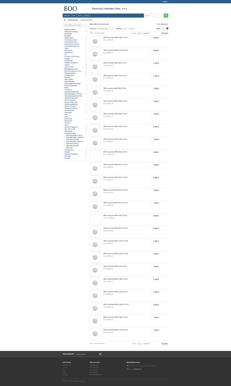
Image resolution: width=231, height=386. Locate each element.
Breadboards (68, 33)
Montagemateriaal (70, 73)
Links (79, 15)
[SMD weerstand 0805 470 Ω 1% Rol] (95, 206)
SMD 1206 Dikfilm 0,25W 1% (74, 141)
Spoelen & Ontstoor (70, 106)
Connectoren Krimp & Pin (72, 46)
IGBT (66, 114)
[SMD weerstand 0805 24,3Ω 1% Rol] (95, 54)
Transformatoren (69, 110)
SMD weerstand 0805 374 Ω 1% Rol (115, 177)
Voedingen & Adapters (71, 154)
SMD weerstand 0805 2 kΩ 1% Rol (115, 266)
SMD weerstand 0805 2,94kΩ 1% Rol (115, 304)
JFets (66, 116)
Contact (86, 15)
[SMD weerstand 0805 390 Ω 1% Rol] (95, 193)
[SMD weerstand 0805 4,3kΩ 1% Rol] (95, 321)
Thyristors (67, 123)
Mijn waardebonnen (95, 374)
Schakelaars (68, 89)
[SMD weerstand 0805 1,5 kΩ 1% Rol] (95, 244)
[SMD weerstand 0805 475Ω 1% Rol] (95, 219)
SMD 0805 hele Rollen (72, 139)
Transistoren (68, 112)
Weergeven (119, 28)
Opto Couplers (69, 79)
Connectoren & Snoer (71, 42)
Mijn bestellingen (94, 365)
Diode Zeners (68, 50)
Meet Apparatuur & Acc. (72, 69)
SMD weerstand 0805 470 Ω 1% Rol (115, 203)
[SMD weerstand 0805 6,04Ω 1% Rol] (95, 41)
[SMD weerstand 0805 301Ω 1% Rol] (95, 155)
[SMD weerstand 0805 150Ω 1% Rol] (95, 117)
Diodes (67, 48)
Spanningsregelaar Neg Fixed (73, 96)
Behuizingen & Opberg (71, 31)
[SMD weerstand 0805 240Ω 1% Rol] (95, 130)
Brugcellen (68, 36)
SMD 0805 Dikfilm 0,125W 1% (75, 137)
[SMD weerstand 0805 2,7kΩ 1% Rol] (95, 295)
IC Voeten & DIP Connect (72, 56)
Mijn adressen (94, 370)
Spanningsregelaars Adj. (72, 92)
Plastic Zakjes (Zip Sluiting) (72, 83)
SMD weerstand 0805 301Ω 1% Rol (115, 152)
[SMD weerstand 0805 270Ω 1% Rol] (95, 143)
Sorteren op (93, 28)
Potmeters (68, 152)
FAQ (74, 15)
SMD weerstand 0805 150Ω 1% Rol (115, 114)
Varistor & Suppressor (71, 127)
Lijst (167, 29)
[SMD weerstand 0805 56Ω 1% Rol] (95, 92)
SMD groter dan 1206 (72, 145)
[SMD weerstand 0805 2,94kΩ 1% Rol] (95, 308)
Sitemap (65, 374)
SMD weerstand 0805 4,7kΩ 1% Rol (115, 330)
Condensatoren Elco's (71, 40)
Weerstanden (68, 131)
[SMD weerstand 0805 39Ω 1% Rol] (95, 66)
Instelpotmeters (69, 150)
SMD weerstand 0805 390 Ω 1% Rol (115, 190)
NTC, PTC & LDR (70, 129)
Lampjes (67, 65)
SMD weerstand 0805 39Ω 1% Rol (114, 63)
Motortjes (67, 77)
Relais (66, 87)
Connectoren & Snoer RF (72, 44)
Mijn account (95, 362)
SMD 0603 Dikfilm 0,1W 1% (74, 135)
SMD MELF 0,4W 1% (72, 143)
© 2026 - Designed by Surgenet (76, 381)
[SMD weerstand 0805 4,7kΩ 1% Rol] (95, 333)
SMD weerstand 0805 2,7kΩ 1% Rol (115, 292)
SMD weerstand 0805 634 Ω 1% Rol (115, 228)
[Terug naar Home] (64, 20)
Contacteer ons (67, 365)
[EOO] (75, 8)
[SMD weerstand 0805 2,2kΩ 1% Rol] (95, 282)
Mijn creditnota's (94, 367)
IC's (66, 54)
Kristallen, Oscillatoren (71, 62)
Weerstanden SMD (70, 133)
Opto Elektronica (69, 81)
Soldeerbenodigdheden (71, 104)
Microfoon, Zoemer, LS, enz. (73, 71)
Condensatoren (69, 38)
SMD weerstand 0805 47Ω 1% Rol (114, 75)
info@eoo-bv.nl (137, 369)
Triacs (66, 125)
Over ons (67, 15)
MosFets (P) (68, 121)
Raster (163, 29)
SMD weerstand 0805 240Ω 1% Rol (115, 126)
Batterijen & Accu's (70, 29)
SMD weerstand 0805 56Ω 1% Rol (114, 88)
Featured (67, 158)
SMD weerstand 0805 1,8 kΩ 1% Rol (115, 253)
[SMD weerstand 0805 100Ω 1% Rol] (95, 104)
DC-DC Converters (70, 100)
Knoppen (67, 58)
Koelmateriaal (69, 60)
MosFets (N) (68, 118)
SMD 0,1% (69, 148)
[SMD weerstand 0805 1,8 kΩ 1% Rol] (95, 257)
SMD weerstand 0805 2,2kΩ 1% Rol (115, 279)
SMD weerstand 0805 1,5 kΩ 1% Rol (115, 241)
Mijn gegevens (94, 372)
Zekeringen (68, 156)
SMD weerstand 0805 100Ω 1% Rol (115, 101)
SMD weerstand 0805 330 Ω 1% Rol (115, 164)
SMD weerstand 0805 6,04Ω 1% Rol (115, 37)
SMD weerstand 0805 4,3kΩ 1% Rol (115, 317)
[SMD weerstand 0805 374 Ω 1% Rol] (95, 181)
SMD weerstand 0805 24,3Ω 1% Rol (115, 50)
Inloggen (164, 1)
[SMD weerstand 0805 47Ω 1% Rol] (95, 79)
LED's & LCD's (69, 67)
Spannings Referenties (71, 98)
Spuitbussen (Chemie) (71, 108)
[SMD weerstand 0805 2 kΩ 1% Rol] (95, 270)
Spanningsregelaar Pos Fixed (73, 94)
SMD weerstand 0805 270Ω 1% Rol (115, 139)
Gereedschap (69, 52)
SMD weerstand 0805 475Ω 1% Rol (115, 215)
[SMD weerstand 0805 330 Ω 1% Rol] (95, 168)
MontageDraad (69, 75)
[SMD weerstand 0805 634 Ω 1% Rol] (95, 232)
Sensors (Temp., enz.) (71, 102)
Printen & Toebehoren (71, 85)
